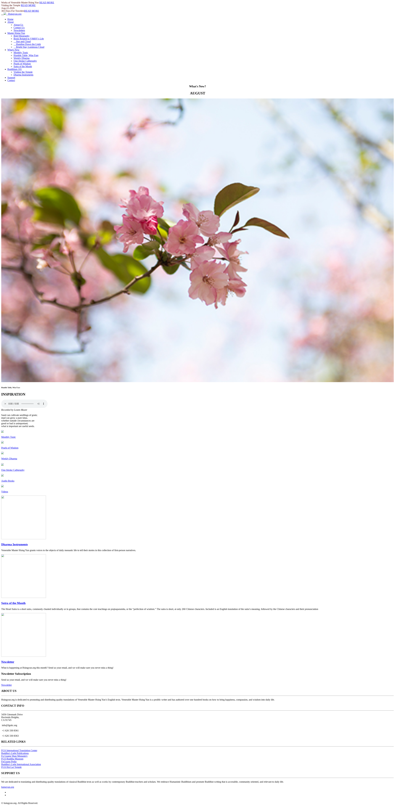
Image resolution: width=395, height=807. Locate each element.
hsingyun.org (7, 787)
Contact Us (19, 27)
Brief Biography (21, 36)
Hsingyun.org (13, 14)
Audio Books (7, 481)
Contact (11, 80)
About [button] (10, 22)
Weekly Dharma (21, 58)
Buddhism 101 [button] (14, 69)
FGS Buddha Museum (12, 758)
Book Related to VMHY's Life (29, 38)
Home (10, 19)
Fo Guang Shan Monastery (14, 756)
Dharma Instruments (23, 74)
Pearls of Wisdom (22, 63)
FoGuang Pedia (9, 761)
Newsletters (19, 30)
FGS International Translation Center (19, 750)
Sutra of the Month (23, 66)
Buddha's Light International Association (21, 764)
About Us (18, 24)
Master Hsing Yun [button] (16, 33)
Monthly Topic (21, 52)
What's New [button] (13, 49)
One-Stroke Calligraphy (25, 61)
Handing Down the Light (27, 44)
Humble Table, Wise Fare (26, 55)
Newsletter (7, 661)
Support (11, 77)
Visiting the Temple (23, 72)
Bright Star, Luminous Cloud (29, 47)
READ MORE (46, 2)
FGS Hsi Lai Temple (11, 767)
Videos (4, 491)
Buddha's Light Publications (15, 753)
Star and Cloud (22, 41)
